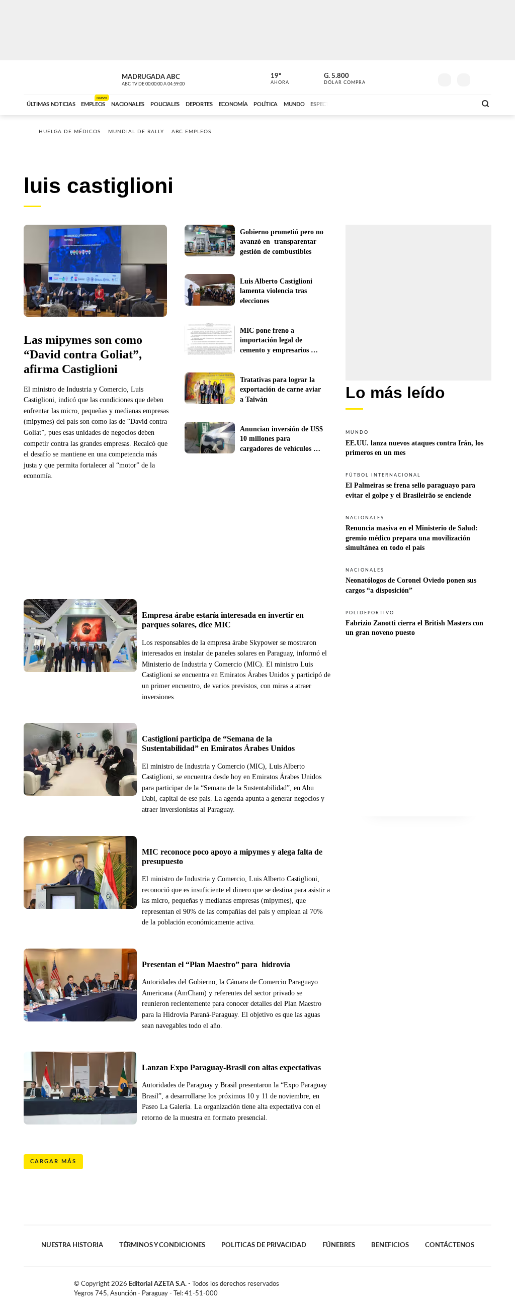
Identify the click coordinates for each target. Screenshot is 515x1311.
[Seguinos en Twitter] (394, 77)
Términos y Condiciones (162, 1245)
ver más (274, 79)
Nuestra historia (72, 1245)
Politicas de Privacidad (263, 1245)
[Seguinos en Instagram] (424, 77)
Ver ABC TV (172, 78)
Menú (482, 78)
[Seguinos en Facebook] (379, 77)
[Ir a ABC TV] (387, 103)
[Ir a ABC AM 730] (415, 103)
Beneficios (390, 1245)
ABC (50, 77)
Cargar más (53, 1161)
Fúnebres (338, 1245)
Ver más (418, 442)
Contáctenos (449, 1245)
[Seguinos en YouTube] (409, 77)
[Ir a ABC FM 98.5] (455, 103)
